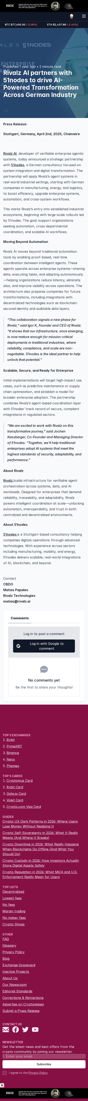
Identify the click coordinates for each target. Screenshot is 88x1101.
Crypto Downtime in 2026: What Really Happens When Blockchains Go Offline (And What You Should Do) (40, 849)
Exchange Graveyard (18, 965)
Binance (13, 753)
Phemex (13, 766)
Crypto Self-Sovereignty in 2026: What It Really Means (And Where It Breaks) (40, 835)
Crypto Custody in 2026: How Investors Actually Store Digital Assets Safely (40, 863)
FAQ (5, 939)
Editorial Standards (17, 991)
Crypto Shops (13, 924)
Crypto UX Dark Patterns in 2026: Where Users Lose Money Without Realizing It (40, 823)
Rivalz (8, 480)
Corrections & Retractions (23, 998)
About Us (10, 978)
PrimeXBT (14, 746)
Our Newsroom (14, 985)
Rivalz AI (10, 153)
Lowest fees (12, 898)
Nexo (11, 759)
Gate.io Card (16, 794)
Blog (5, 958)
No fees (8, 905)
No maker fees (14, 918)
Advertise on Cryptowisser (23, 1004)
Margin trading (13, 911)
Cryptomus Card (20, 780)
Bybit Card (15, 787)
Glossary (9, 945)
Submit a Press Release (20, 1011)
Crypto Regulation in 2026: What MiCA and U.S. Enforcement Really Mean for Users (39, 874)
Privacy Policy (13, 952)
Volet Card (15, 800)
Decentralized (13, 892)
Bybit (11, 740)
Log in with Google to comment (47, 646)
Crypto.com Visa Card (24, 807)
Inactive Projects (15, 972)
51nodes (17, 165)
